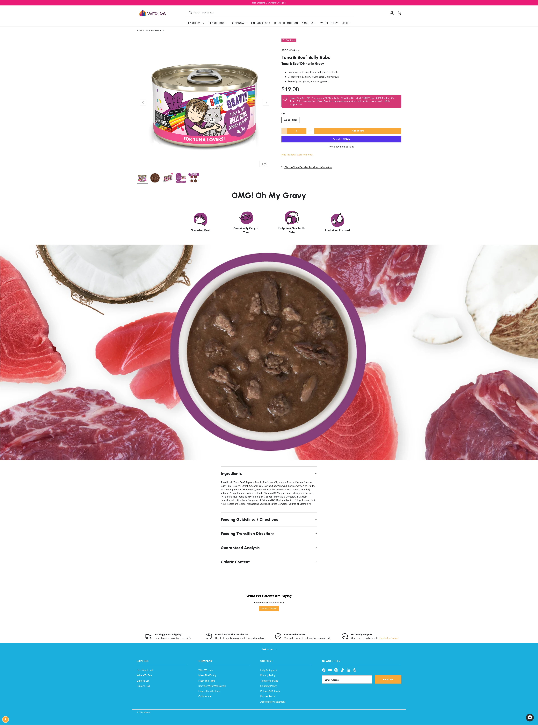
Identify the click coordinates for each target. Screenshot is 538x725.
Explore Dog (216, 23)
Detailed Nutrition (286, 23)
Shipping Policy (268, 685)
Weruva (147, 712)
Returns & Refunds (270, 691)
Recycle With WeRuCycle (212, 685)
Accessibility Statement (273, 701)
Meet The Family (207, 675)
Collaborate (204, 696)
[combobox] (270, 12)
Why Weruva (205, 670)
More (345, 23)
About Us (307, 23)
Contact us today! (389, 637)
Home (139, 30)
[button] (400, 13)
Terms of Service (269, 680)
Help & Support (268, 670)
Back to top (267, 649)
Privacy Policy (267, 675)
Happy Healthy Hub (209, 691)
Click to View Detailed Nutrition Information (308, 167)
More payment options (341, 146)
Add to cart (358, 130)
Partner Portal (267, 696)
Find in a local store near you (296, 154)
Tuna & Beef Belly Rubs (154, 30)
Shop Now (238, 23)
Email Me (388, 679)
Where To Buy (329, 23)
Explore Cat (194, 23)
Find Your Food (260, 23)
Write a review (269, 608)
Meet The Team (206, 680)
